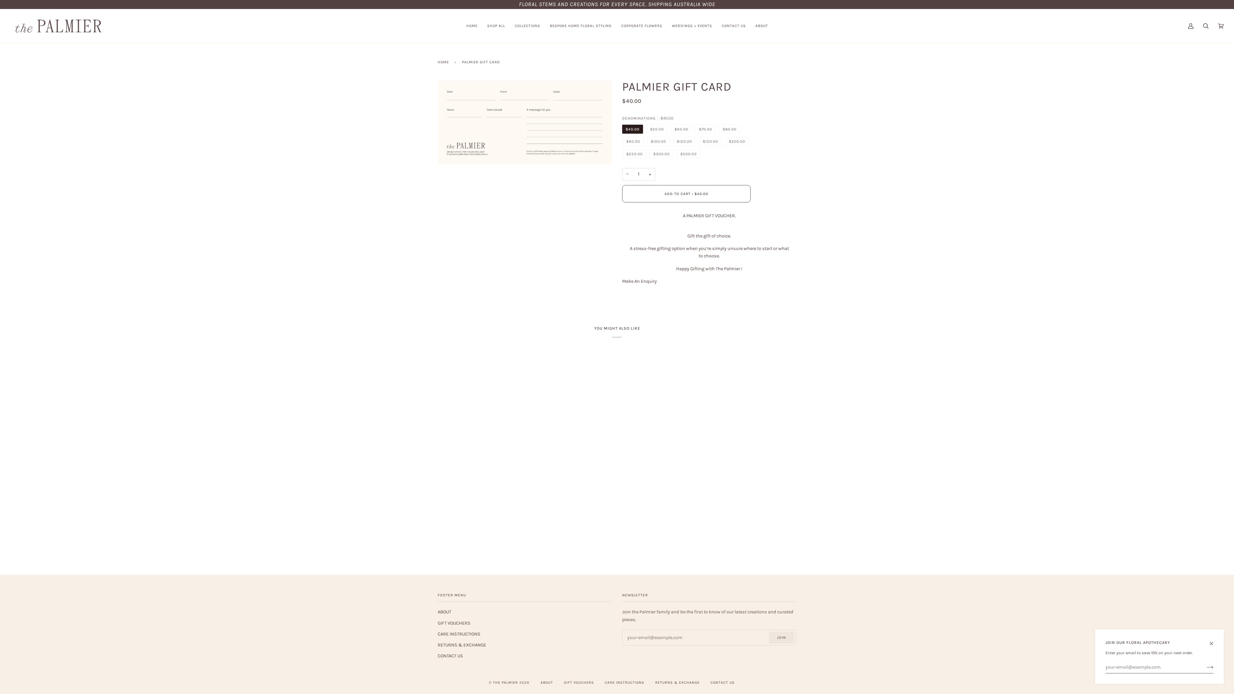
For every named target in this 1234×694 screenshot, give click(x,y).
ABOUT (444, 612)
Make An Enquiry (639, 281)
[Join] (1204, 667)
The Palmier (505, 683)
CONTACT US (450, 656)
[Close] (1214, 640)
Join (781, 638)
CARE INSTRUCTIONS (459, 634)
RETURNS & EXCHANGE (462, 645)
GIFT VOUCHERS (454, 623)
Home (443, 62)
